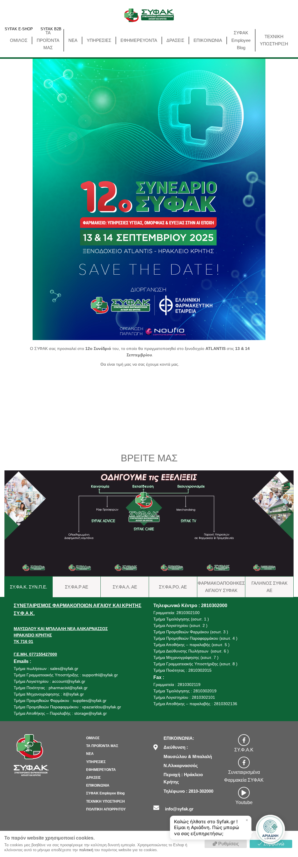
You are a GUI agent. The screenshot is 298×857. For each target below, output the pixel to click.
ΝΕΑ (72, 40)
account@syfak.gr (68, 681)
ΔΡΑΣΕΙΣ (175, 40)
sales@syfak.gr (64, 668)
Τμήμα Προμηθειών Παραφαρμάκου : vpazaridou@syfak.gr (67, 707)
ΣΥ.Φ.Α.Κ (243, 749)
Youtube (244, 802)
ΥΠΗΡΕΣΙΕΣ (99, 40)
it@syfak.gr (73, 694)
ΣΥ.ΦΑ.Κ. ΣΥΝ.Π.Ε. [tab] (28, 586)
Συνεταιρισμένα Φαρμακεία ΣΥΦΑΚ (244, 776)
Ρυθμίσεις (228, 843)
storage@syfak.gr (90, 713)
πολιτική (86, 850)
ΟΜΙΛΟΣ (18, 40)
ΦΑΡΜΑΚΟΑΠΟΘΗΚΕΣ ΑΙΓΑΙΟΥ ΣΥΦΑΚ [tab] (221, 587)
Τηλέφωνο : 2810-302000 (188, 791)
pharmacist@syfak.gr (68, 687)
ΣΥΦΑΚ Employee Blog (241, 40)
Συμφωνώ (273, 843)
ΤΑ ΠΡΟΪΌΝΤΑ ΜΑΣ (48, 40)
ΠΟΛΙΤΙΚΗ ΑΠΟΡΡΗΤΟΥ (106, 809)
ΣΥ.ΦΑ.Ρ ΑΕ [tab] (76, 586)
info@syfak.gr (179, 808)
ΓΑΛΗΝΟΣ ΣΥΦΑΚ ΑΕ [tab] (269, 587)
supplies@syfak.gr (90, 700)
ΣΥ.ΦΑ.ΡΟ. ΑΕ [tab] (173, 586)
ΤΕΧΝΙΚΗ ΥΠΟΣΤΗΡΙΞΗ (274, 40)
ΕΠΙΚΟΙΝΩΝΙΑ (208, 40)
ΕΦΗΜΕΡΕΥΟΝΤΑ (138, 40)
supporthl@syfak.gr (100, 675)
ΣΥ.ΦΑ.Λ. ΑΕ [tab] (125, 586)
